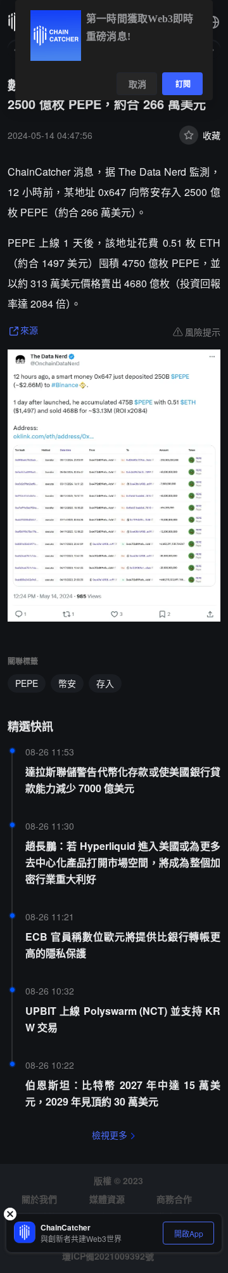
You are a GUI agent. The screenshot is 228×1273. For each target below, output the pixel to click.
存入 (105, 683)
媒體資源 (107, 1198)
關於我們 (39, 1198)
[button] (212, 22)
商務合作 (174, 1198)
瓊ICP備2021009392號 (108, 1256)
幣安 (67, 683)
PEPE (26, 683)
